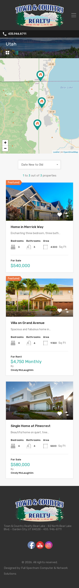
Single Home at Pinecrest (30, 426)
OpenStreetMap (70, 151)
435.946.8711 (17, 33)
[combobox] (39, 164)
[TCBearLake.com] (39, 25)
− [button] (5, 148)
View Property (39, 213)
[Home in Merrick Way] (37, 124)
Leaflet (56, 151)
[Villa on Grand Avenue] (40, 76)
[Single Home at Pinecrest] (42, 102)
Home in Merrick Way (27, 227)
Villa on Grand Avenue (27, 323)
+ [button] (5, 142)
